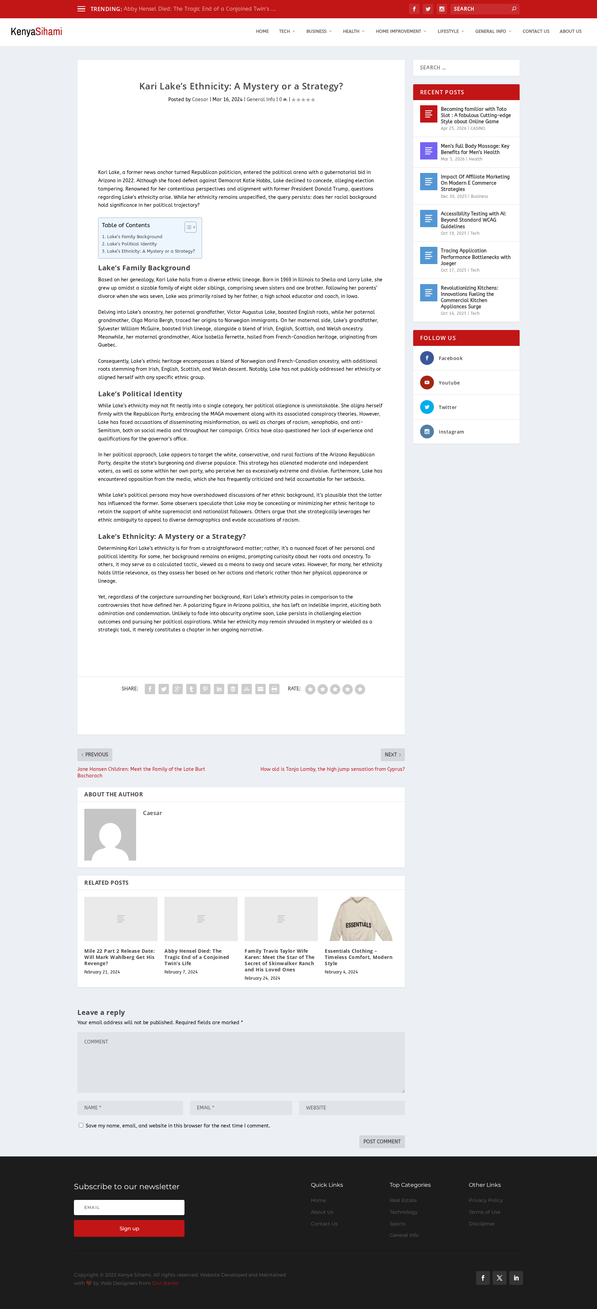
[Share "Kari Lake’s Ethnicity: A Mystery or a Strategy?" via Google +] (177, 689)
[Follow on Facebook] (483, 1278)
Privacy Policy (486, 1200)
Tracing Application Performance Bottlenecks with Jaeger (476, 257)
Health (351, 31)
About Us (570, 31)
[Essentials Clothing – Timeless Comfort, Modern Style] (361, 919)
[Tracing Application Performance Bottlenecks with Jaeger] (428, 255)
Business (316, 31)
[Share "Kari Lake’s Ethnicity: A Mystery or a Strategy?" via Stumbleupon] (247, 689)
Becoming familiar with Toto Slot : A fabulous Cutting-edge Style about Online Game (476, 115)
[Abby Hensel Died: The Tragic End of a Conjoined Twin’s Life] (201, 919)
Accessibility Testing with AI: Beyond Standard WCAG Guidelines (473, 220)
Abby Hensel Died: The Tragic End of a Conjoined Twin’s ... (200, 9)
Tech (284, 31)
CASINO (478, 128)
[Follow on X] (499, 1278)
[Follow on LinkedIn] (516, 1278)
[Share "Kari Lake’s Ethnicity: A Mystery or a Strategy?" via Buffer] (233, 689)
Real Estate (403, 1200)
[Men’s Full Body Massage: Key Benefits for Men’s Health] (428, 150)
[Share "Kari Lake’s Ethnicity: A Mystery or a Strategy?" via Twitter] (164, 689)
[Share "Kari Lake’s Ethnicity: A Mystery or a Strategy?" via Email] (260, 689)
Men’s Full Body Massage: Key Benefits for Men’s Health (475, 149)
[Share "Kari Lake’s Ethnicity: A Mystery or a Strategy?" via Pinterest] (205, 689)
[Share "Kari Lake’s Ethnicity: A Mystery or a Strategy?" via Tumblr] (191, 689)
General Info (490, 31)
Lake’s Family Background (134, 236)
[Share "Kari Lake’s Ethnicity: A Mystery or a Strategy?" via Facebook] (150, 689)
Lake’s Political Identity (132, 243)
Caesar (200, 100)
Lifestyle (448, 31)
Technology (404, 1212)
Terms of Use (484, 1212)
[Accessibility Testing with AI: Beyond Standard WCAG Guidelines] (428, 218)
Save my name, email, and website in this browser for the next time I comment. (178, 1126)
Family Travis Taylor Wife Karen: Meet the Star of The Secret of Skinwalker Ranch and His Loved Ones (280, 960)
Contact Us (536, 31)
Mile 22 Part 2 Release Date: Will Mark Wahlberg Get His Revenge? (119, 957)
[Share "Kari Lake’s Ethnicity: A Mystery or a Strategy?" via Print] (274, 689)
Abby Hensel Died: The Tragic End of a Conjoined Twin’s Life (196, 957)
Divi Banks (165, 1283)
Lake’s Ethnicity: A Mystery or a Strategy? (151, 251)
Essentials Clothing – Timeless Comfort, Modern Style (358, 957)
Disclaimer (482, 1224)
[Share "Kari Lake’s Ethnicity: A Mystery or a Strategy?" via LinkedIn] (219, 689)
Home (262, 31)
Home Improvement (398, 31)
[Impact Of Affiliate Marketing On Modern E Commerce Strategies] (428, 181)
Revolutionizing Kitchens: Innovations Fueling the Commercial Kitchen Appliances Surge (469, 297)
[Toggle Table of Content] (187, 227)
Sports (398, 1224)
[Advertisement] (203, 139)
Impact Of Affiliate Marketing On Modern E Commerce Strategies (475, 183)
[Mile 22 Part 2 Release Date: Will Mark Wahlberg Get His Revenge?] (121, 919)
